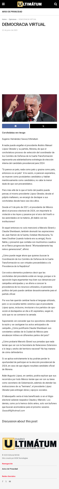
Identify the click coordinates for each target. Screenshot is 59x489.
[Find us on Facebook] (2, 481)
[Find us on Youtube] (10, 481)
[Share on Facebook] (15, 126)
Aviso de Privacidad (12, 12)
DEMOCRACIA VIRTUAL (27, 19)
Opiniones (12, 19)
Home (4, 19)
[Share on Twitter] (43, 126)
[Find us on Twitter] (6, 481)
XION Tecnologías (21, 458)
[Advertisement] (29, 62)
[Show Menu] (3, 4)
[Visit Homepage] (29, 4)
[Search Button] (55, 4)
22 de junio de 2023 (9, 30)
